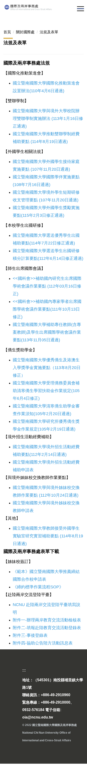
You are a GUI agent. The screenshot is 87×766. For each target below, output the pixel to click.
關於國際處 (25, 32)
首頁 (7, 32)
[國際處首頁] (43, 7)
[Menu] (80, 8)
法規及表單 (49, 32)
